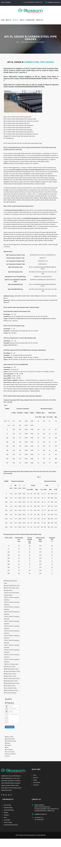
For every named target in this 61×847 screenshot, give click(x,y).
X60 (5, 234)
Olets (7, 747)
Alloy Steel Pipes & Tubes (11, 669)
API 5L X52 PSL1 (53, 198)
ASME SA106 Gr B (47, 318)
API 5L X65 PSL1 (29, 240)
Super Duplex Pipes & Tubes (12, 678)
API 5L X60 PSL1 (35, 200)
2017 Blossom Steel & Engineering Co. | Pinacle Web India (31, 835)
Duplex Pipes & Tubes (10, 676)
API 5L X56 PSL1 (17, 200)
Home (2, 20)
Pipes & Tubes (10, 736)
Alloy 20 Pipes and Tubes (11, 690)
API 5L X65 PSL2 (11, 202)
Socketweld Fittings (11, 741)
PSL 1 (35, 226)
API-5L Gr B (30, 318)
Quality (22, 20)
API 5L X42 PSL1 (16, 198)
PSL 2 (5, 228)
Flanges (8, 743)
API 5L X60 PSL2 (45, 200)
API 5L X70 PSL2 (20, 202)
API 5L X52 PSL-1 (43, 244)
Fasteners (8, 745)
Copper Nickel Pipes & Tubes (12, 671)
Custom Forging (10, 751)
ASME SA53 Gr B (21, 318)
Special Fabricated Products (11, 824)
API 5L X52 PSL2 (8, 200)
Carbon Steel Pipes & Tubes (12, 585)
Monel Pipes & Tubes (10, 673)
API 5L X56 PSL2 (26, 200)
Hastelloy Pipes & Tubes (11, 681)
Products (15, 20)
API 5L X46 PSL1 (34, 198)
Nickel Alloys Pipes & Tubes (12, 683)
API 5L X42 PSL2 (25, 198)
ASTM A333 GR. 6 (12, 345)
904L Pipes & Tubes (10, 685)
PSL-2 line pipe (54, 244)
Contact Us (39, 20)
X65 (7, 234)
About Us (8, 20)
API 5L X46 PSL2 (44, 198)
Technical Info (30, 20)
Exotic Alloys (9, 749)
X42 (47, 232)
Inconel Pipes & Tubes (11, 688)
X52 (52, 232)
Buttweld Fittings (10, 739)
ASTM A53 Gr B (13, 318)
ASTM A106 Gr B (37, 318)
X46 (50, 232)
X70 (10, 234)
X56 (55, 232)
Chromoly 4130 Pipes (10, 693)
